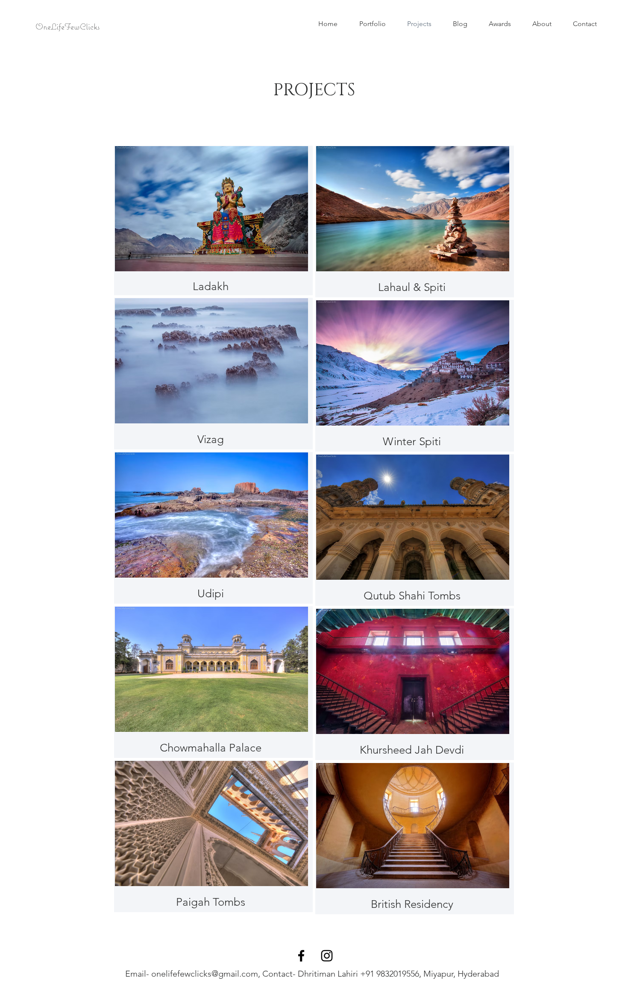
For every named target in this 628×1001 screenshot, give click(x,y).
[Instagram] (327, 955)
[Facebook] (301, 955)
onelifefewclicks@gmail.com (204, 974)
